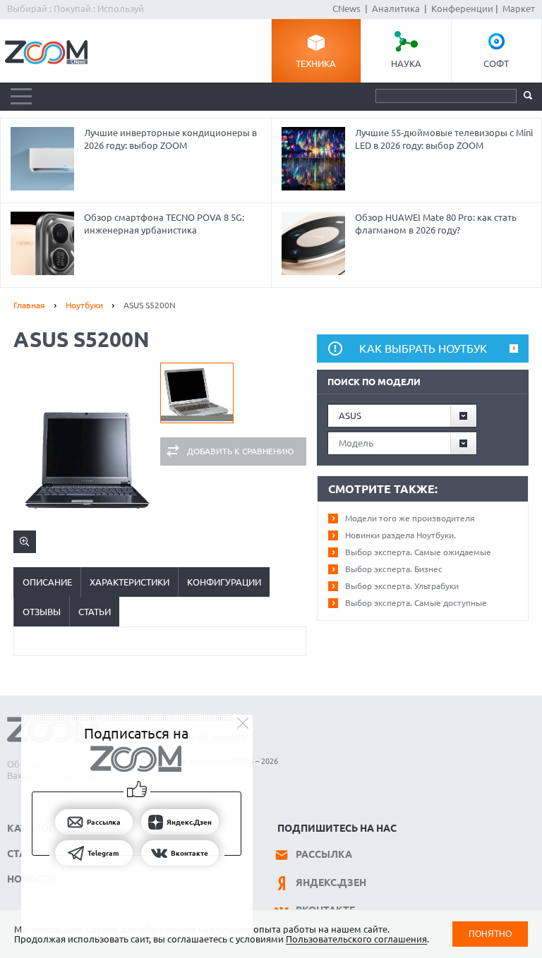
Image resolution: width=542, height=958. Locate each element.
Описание (47, 582)
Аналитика (396, 8)
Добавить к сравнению (240, 451)
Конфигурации (224, 582)
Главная (29, 305)
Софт (496, 63)
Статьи (94, 612)
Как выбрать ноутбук (423, 348)
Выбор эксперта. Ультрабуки (402, 585)
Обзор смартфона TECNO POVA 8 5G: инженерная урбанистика (164, 223)
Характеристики (129, 582)
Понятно (490, 933)
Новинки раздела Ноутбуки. (400, 535)
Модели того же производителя (410, 518)
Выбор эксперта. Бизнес (393, 569)
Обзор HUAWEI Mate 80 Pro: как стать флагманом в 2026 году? (436, 223)
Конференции (462, 8)
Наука (406, 63)
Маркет (518, 8)
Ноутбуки (84, 305)
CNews (346, 8)
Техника (316, 63)
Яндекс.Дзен (331, 882)
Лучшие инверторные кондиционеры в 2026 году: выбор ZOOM (170, 139)
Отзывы (42, 612)
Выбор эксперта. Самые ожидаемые (418, 552)
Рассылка (324, 854)
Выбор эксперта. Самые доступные (416, 602)
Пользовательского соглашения (356, 939)
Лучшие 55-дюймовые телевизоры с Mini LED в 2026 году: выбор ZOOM (444, 139)
